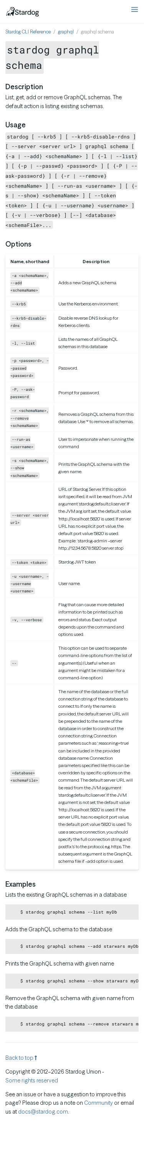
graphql (66, 32)
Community (98, 1102)
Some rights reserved (31, 1080)
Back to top (20, 1057)
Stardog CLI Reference (28, 32)
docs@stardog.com (43, 1111)
